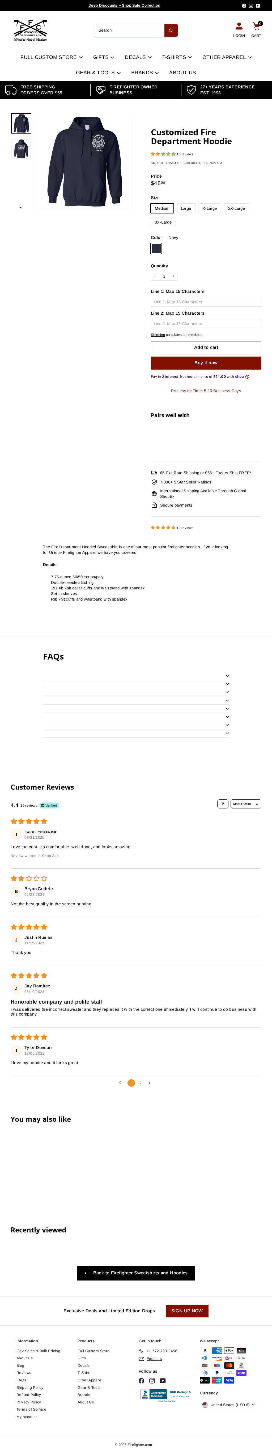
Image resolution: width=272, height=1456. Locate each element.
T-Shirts (175, 57)
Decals (136, 57)
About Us (182, 72)
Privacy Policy (28, 1402)
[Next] (21, 206)
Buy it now (206, 362)
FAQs (21, 1380)
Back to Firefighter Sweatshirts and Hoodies (140, 1272)
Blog (20, 1365)
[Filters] (222, 803)
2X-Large (236, 208)
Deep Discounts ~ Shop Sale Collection (124, 5)
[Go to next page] (151, 1083)
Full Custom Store (49, 57)
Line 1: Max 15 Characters (178, 291)
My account (26, 1417)
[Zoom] (84, 161)
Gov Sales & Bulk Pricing (38, 1351)
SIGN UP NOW (187, 1310)
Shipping (158, 335)
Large (186, 208)
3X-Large (163, 222)
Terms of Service (31, 1409)
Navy (156, 248)
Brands (143, 72)
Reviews (23, 1373)
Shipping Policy (30, 1387)
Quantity (159, 266)
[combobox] (136, 30)
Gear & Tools (96, 72)
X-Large (209, 208)
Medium (162, 208)
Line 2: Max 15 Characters (178, 313)
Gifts (101, 57)
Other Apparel (224, 57)
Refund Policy (28, 1395)
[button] (164, 154)
